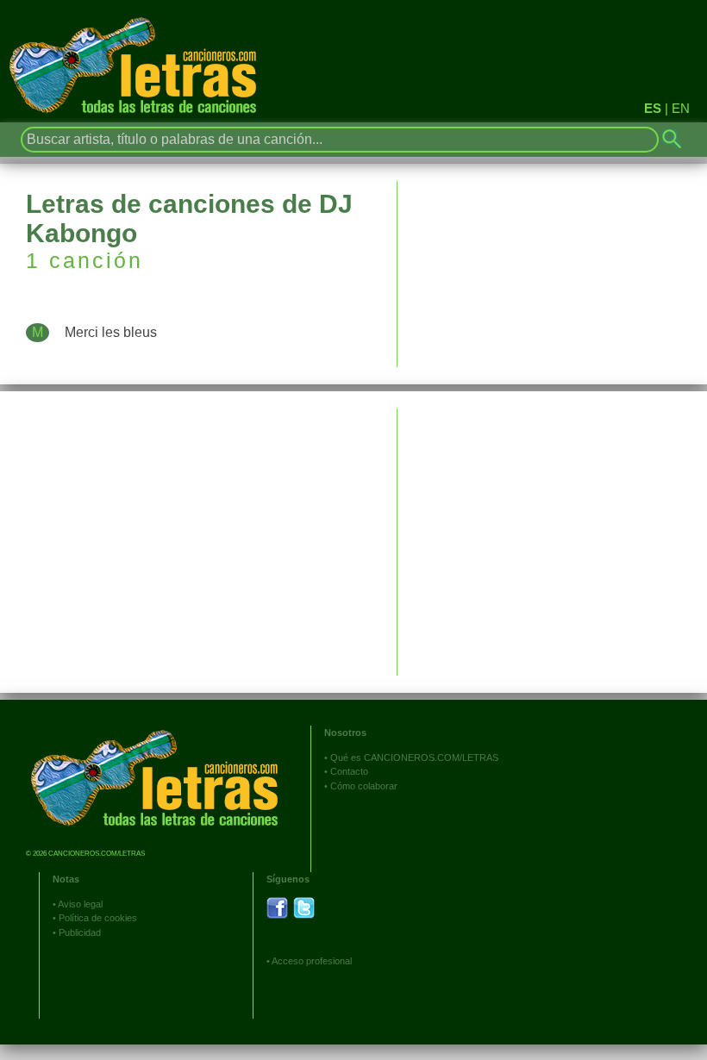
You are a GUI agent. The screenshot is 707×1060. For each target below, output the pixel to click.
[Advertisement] (552, 529)
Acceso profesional (312, 961)
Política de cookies (98, 918)
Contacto (349, 771)
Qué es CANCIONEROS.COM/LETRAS (414, 757)
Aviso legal (80, 904)
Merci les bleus (111, 332)
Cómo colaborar (363, 786)
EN (681, 108)
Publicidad (80, 932)
